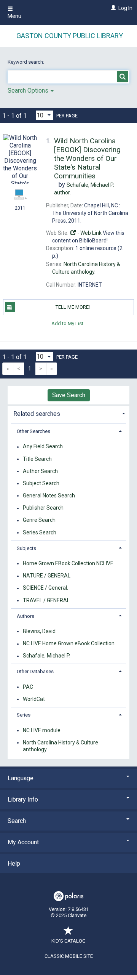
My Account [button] (23, 842)
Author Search (40, 471)
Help (14, 863)
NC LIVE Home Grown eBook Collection (69, 644)
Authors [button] (25, 616)
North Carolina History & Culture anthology (60, 745)
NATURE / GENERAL (46, 576)
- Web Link (89, 233)
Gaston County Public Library (69, 36)
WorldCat (34, 699)
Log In (125, 8)
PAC (28, 687)
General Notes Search (49, 495)
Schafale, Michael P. (46, 656)
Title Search (37, 459)
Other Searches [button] (33, 431)
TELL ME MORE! (73, 307)
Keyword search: (26, 62)
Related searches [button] (36, 413)
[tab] (68, 413)
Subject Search (41, 483)
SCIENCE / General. (45, 588)
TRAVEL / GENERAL (46, 600)
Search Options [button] (29, 90)
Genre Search (39, 520)
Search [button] (17, 820)
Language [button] (20, 778)
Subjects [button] (26, 548)
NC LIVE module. (42, 730)
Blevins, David (39, 631)
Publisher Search (43, 508)
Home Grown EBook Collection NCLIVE (68, 563)
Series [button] (23, 715)
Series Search (39, 532)
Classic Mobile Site (69, 956)
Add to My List (67, 323)
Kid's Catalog (68, 941)
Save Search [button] (68, 395)
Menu (14, 16)
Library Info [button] (23, 799)
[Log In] (112, 8)
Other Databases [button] (35, 671)
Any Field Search (43, 447)
